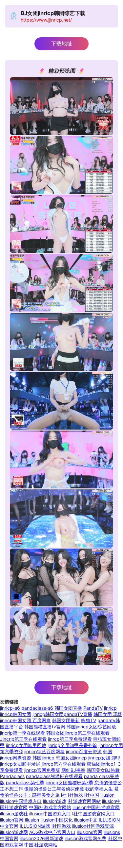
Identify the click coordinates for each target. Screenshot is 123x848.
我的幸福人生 (99, 788)
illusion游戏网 (14, 832)
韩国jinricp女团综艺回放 (91, 726)
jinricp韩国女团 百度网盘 (25, 720)
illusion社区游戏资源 (93, 826)
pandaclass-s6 (37, 708)
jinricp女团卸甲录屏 (20, 764)
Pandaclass (12, 776)
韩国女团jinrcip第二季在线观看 (78, 733)
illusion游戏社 (14, 813)
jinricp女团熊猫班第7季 (69, 782)
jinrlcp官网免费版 (42, 770)
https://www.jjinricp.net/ (46, 20)
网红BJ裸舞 (73, 770)
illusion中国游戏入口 (21, 801)
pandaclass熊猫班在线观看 (54, 776)
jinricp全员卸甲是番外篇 (72, 745)
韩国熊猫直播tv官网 (44, 726)
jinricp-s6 (10, 708)
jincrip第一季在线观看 (22, 733)
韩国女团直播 (68, 708)
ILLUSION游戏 (35, 826)
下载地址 (61, 43)
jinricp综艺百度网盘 (44, 751)
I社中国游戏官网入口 (93, 813)
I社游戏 (75, 795)
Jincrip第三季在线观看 (23, 739)
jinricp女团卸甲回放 (26, 745)
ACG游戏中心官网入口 (52, 832)
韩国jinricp (43, 757)
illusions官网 (89, 832)
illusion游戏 (54, 801)
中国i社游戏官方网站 (50, 807)
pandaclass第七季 (25, 782)
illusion (107, 795)
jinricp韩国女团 (15, 714)
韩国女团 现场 (107, 714)
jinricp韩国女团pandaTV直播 (62, 714)
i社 (64, 795)
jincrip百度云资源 (84, 751)
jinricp (110, 708)
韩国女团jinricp (71, 757)
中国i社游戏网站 (40, 844)
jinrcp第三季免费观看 (70, 739)
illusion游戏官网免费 (85, 838)
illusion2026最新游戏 (41, 838)
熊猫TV (88, 720)
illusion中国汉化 (56, 820)
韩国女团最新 (66, 720)
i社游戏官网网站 (84, 801)
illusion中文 (85, 820)
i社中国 (91, 795)
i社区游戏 (61, 826)
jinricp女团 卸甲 (104, 757)
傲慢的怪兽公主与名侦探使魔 (54, 788)
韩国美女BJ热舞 (103, 770)
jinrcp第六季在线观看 (64, 764)
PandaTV (93, 708)
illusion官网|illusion (19, 820)
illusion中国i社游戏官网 (96, 807)
